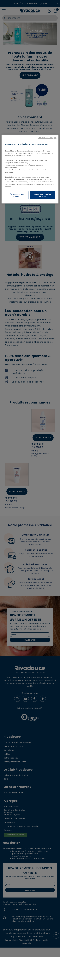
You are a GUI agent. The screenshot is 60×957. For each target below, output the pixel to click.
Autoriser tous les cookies (42, 195)
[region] (30, 169)
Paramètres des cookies (17, 195)
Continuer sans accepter (47, 138)
